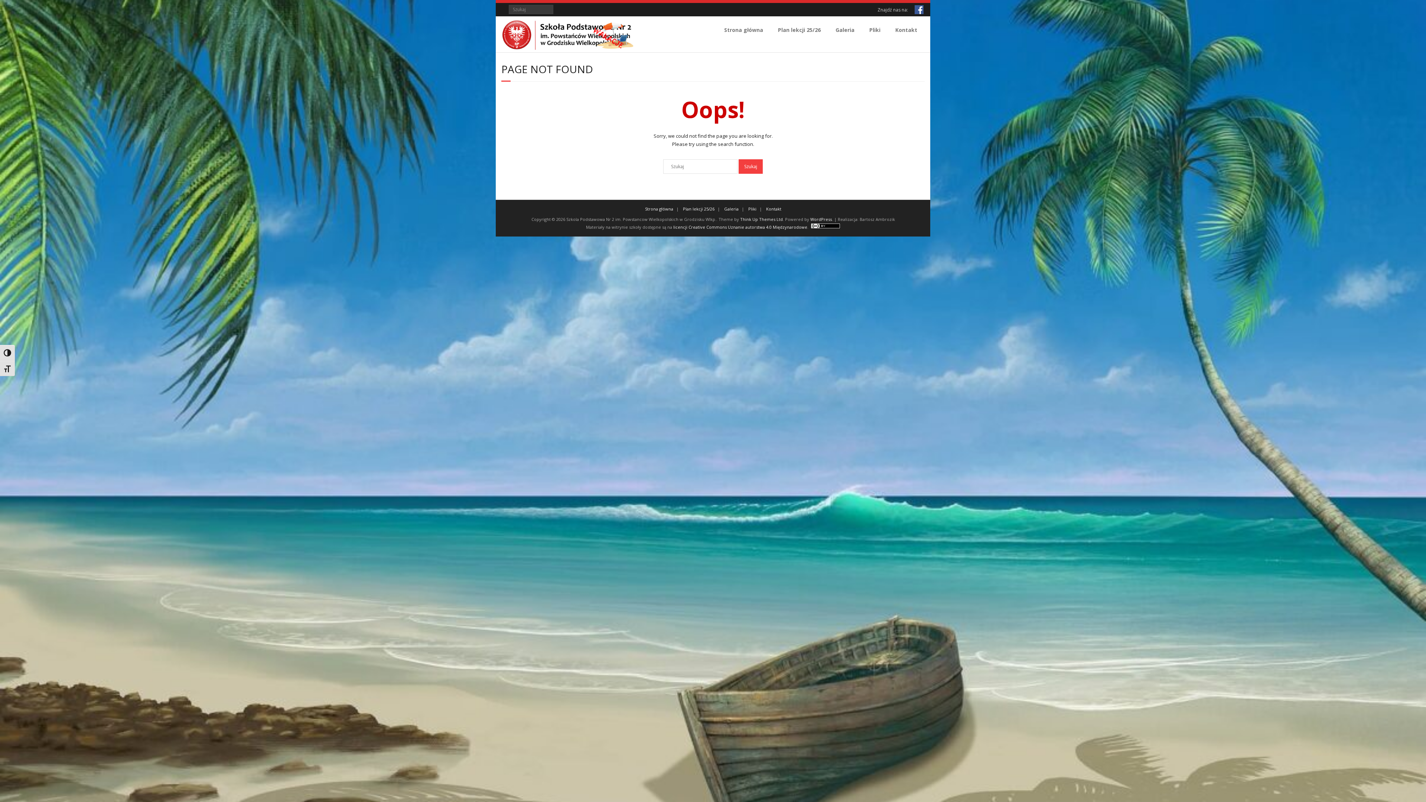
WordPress (821, 219)
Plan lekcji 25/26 (799, 29)
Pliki (874, 29)
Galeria (845, 29)
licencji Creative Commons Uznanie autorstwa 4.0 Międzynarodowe (740, 227)
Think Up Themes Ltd (761, 219)
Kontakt (906, 29)
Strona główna (743, 29)
